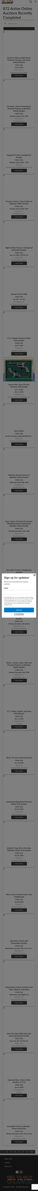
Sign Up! (19, 610)
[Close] (34, 575)
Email (6, 588)
